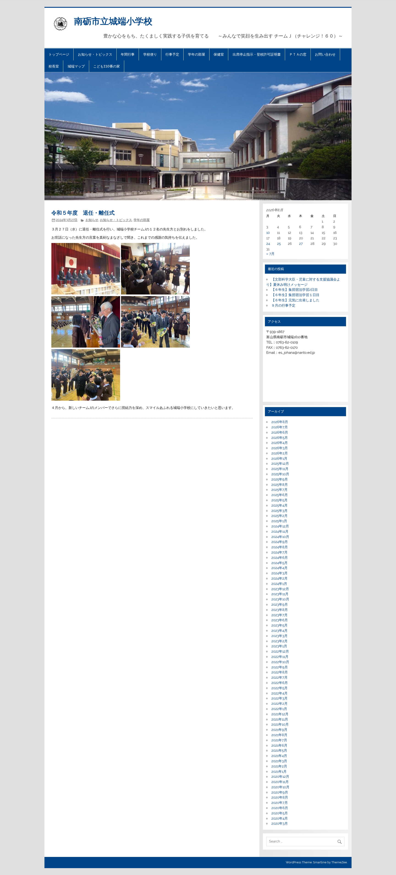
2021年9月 (279, 730)
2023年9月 (279, 604)
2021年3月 (279, 761)
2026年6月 (279, 432)
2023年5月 (279, 625)
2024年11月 (280, 531)
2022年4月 (279, 693)
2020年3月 (279, 823)
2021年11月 (279, 719)
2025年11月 (280, 469)
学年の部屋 (196, 54)
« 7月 (270, 254)
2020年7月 (279, 803)
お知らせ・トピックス (95, 54)
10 (268, 233)
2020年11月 (280, 782)
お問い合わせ (325, 54)
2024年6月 (279, 558)
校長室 (54, 66)
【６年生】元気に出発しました (295, 300)
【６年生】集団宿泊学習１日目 (295, 295)
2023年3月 (279, 636)
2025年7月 (279, 490)
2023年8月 (279, 610)
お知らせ (91, 220)
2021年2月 (279, 766)
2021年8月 (279, 735)
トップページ (59, 54)
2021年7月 (279, 740)
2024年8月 (279, 547)
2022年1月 (279, 709)
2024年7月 (279, 552)
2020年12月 (280, 777)
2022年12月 (280, 651)
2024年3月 (279, 573)
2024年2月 (279, 578)
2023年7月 (279, 615)
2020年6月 (279, 808)
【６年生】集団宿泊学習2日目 (294, 290)
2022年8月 (279, 672)
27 (301, 244)
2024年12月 (280, 526)
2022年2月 (279, 704)
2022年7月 (279, 677)
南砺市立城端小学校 (113, 21)
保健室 (219, 54)
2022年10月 (280, 662)
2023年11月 (280, 594)
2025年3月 (279, 511)
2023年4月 (279, 631)
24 (268, 244)
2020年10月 (280, 787)
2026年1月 (279, 458)
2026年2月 (279, 453)
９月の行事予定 (283, 305)
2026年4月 (279, 443)
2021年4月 (279, 756)
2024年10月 (280, 537)
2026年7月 (279, 427)
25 (279, 244)
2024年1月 (279, 584)
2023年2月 (279, 641)
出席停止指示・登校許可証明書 (257, 54)
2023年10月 (280, 599)
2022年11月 (280, 657)
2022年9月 (279, 667)
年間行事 (128, 54)
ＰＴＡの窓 (297, 54)
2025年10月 (280, 474)
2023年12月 (280, 589)
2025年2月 (279, 516)
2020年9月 (279, 792)
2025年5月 (279, 500)
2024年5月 (279, 563)
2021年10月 (280, 724)
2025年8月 (279, 485)
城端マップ (76, 66)
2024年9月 (279, 542)
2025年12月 (280, 464)
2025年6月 (279, 495)
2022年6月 (279, 683)
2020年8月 (279, 797)
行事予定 (172, 54)
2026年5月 (279, 438)
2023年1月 (279, 646)
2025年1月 (279, 521)
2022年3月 (279, 698)
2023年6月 (279, 620)
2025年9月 (279, 479)
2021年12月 (280, 714)
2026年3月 (279, 448)
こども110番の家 (106, 66)
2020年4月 (279, 818)
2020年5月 (279, 813)
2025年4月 (279, 505)
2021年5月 (279, 750)
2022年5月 (279, 688)
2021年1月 (279, 772)
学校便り (150, 54)
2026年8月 (279, 422)
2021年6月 (279, 745)
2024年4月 (279, 568)
